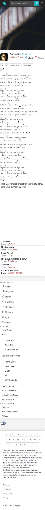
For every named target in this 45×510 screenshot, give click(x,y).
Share (30, 58)
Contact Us (7, 489)
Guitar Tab (9, 341)
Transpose (16, 65)
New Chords (7, 330)
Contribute (10, 307)
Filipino (5, 416)
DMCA (5, 498)
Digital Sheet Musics (11, 356)
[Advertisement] (22, 29)
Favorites (9, 302)
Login (7, 286)
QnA (7, 317)
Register (9, 292)
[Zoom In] (7, 65)
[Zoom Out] (2, 65)
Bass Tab (9, 345)
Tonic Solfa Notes (10, 390)
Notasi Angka (8, 400)
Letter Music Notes (10, 395)
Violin (7, 375)
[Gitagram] (5, 3)
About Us (6, 485)
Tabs (4, 335)
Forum (8, 323)
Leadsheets (10, 366)
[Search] (36, 3)
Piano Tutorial (8, 386)
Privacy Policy (8, 494)
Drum (7, 371)
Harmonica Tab (11, 350)
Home (8, 297)
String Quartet (11, 380)
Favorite (41, 58)
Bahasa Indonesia (10, 412)
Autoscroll (28, 65)
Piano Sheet (10, 362)
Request (9, 312)
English (5, 407)
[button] (42, 3)
